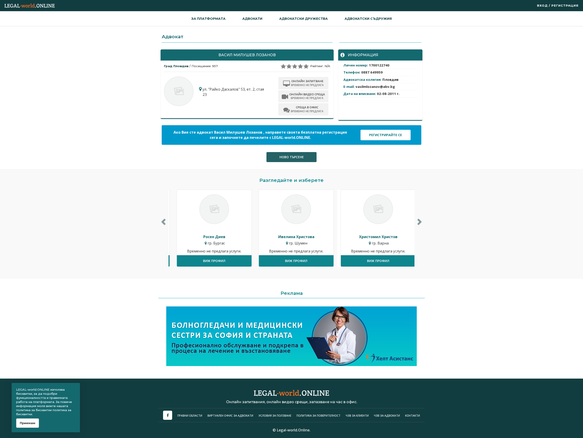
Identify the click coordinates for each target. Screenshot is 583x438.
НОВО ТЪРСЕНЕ (291, 157)
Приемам (27, 423)
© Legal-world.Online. (291, 430)
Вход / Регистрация (557, 5)
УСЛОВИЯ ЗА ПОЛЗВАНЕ (274, 416)
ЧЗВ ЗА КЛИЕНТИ (357, 416)
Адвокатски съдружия (368, 19)
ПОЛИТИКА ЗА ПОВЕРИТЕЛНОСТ (318, 416)
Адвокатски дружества (303, 19)
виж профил (209, 261)
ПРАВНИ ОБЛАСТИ (189, 416)
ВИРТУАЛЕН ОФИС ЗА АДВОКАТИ (230, 416)
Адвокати (252, 19)
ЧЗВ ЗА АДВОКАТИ (387, 416)
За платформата (208, 19)
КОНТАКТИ (412, 416)
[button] (162, 220)
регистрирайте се (385, 135)
